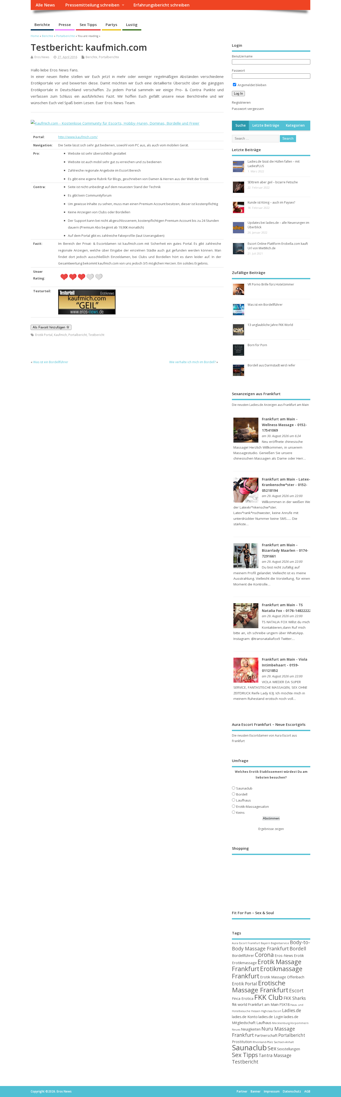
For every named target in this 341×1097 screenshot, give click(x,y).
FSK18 (284, 1004)
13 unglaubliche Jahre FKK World (270, 325)
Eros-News (284, 955)
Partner (242, 1091)
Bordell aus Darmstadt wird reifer (271, 365)
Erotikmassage (244, 962)
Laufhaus (243, 800)
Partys (111, 24)
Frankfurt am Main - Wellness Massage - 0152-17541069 (284, 425)
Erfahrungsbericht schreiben (161, 5)
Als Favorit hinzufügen (49, 327)
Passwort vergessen (248, 108)
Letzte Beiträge (265, 125)
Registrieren (241, 102)
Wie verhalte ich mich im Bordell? (192, 362)
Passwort (238, 70)
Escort (296, 990)
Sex (272, 1048)
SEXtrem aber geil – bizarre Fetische (273, 182)
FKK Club (268, 997)
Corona (264, 955)
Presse (65, 24)
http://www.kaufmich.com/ (78, 137)
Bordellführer (243, 955)
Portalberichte (109, 57)
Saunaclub (244, 788)
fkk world (239, 1004)
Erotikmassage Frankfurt (267, 972)
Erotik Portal (43, 335)
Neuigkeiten (251, 1029)
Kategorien (295, 125)
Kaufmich (60, 335)
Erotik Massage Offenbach (282, 976)
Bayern (265, 943)
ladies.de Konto (245, 1016)
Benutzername (242, 56)
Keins (240, 812)
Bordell (241, 794)
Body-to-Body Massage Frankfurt (271, 945)
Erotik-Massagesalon (252, 806)
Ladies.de (291, 1010)
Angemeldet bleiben (251, 85)
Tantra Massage (275, 1055)
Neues (236, 1029)
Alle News (45, 5)
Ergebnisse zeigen (271, 829)
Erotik (299, 955)
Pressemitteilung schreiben (92, 5)
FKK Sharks (295, 998)
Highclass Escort (271, 1011)
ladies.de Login (270, 1016)
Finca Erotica (242, 998)
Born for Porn (257, 345)
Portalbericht (77, 335)
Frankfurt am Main (263, 1004)
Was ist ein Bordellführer (50, 362)
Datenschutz (292, 1091)
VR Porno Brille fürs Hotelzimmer (271, 284)
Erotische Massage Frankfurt (260, 986)
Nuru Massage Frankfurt (263, 1031)
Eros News (41, 57)
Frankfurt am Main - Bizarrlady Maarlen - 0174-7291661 (285, 550)
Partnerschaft (266, 1035)
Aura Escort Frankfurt (246, 943)
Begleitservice (280, 943)
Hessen (255, 1011)
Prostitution (242, 1041)
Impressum (272, 1091)
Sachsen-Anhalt (284, 1042)
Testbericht (96, 335)
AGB (307, 1091)
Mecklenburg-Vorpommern (290, 1023)
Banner (256, 1091)
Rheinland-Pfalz (263, 1042)
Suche (240, 125)
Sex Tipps (88, 24)
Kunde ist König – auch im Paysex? (271, 202)
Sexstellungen (288, 1048)
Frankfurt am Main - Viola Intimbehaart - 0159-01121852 (284, 665)
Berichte (42, 24)
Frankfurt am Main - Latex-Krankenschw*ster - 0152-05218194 (286, 485)
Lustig (132, 24)
